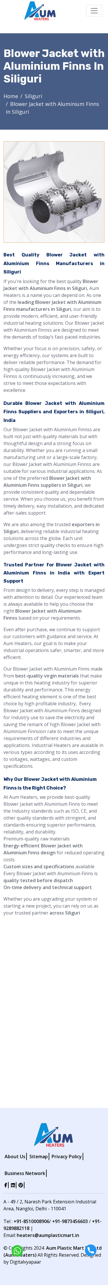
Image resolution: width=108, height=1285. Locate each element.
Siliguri (33, 96)
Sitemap (38, 1156)
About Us (15, 1156)
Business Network (25, 1173)
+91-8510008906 (31, 1221)
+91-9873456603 (70, 1221)
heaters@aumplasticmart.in (48, 1235)
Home (10, 96)
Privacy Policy (67, 1156)
